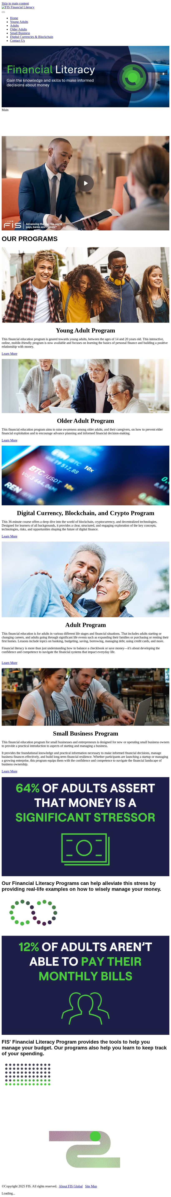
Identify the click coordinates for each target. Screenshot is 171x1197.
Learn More (9, 353)
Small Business (20, 33)
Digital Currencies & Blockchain (31, 37)
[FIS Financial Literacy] (18, 7)
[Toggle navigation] (3, 12)
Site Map (91, 1186)
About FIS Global (71, 1186)
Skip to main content (15, 3)
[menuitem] (89, 18)
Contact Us (17, 40)
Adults (14, 25)
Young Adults (19, 22)
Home (14, 18)
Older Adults (18, 29)
